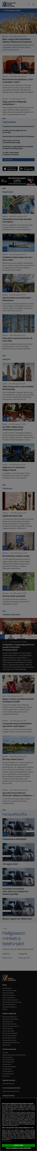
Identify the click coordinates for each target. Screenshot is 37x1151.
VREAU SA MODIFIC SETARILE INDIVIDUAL (18, 1148)
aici (32, 1119)
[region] (18, 1124)
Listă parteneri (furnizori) (6, 1141)
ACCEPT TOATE (18, 1145)
